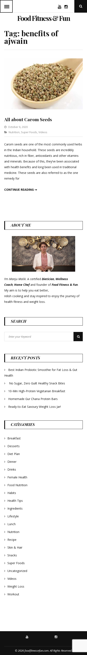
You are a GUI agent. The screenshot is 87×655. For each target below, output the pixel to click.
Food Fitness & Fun (43, 18)
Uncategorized (17, 571)
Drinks (11, 469)
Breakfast (14, 438)
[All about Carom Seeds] (43, 108)
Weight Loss (15, 586)
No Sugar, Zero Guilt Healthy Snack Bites (37, 383)
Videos (42, 132)
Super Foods (29, 132)
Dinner (11, 462)
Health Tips (15, 501)
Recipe (11, 540)
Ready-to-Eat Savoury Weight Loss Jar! (34, 407)
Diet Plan (13, 454)
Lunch (11, 524)
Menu (6, 6)
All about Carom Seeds (28, 119)
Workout (13, 594)
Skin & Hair (14, 547)
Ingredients (15, 508)
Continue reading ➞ (20, 190)
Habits (11, 493)
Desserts (13, 446)
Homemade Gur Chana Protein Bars (33, 399)
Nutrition (14, 132)
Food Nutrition (17, 485)
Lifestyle (13, 516)
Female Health (17, 477)
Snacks (12, 555)
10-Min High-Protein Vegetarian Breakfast (37, 391)
